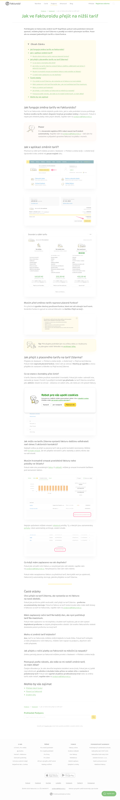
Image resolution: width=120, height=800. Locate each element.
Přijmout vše (71, 405)
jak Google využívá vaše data (60, 400)
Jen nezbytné (58, 405)
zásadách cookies (83, 398)
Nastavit (46, 405)
